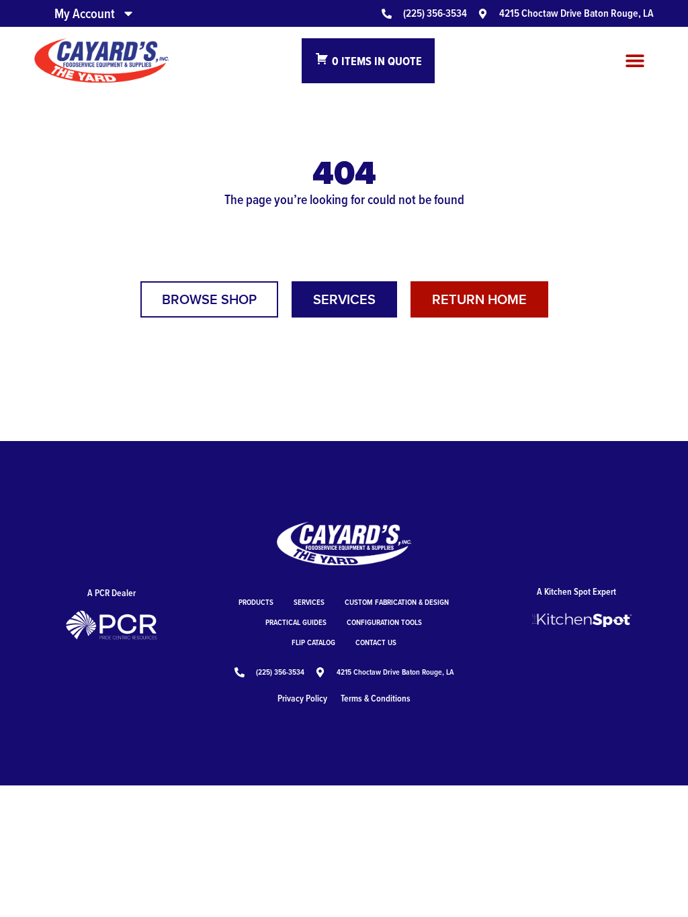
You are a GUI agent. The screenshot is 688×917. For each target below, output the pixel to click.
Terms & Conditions (376, 698)
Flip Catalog (313, 642)
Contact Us (375, 642)
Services (309, 602)
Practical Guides (296, 622)
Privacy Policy (302, 698)
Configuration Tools (384, 622)
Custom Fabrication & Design (397, 602)
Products (256, 602)
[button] (635, 61)
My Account (84, 13)
